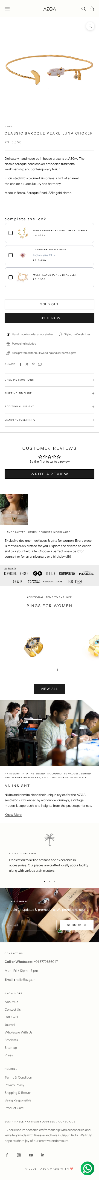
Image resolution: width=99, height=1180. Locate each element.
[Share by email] (40, 364)
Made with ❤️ (62, 1168)
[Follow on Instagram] (19, 1155)
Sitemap (11, 1047)
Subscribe (77, 925)
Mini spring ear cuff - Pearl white (60, 230)
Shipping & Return (18, 1093)
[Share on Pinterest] (33, 364)
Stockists (11, 1040)
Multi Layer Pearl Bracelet (55, 275)
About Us (11, 1002)
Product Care (14, 1108)
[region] (49, 853)
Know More (13, 815)
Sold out (49, 304)
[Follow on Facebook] (7, 1155)
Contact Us (13, 1009)
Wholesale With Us (18, 1032)
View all (49, 689)
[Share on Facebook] (20, 364)
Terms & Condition (18, 1077)
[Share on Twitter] (27, 364)
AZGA (8, 126)
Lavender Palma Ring (49, 249)
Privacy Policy (14, 1085)
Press (9, 1055)
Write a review (49, 474)
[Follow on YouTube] (31, 1155)
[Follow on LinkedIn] (43, 1155)
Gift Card (11, 1017)
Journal (10, 1025)
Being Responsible (18, 1100)
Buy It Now (49, 318)
